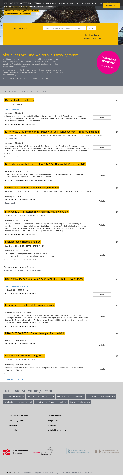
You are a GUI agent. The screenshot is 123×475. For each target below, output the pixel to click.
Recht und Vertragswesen (14, 396)
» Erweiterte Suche (91, 35)
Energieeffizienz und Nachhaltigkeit (18, 402)
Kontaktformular (55, 416)
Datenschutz (14, 430)
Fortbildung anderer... (18, 420)
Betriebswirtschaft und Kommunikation (51, 402)
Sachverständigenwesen (80, 402)
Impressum (53, 420)
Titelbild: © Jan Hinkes (58, 430)
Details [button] (102, 117)
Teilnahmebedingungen (18, 416)
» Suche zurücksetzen (92, 38)
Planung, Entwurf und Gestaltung (40, 396)
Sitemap (52, 425)
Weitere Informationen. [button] (47, 6)
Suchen (92, 28)
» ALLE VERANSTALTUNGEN (13, 379)
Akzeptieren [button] (111, 5)
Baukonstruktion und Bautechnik (70, 396)
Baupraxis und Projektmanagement (101, 396)
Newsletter (13, 425)
